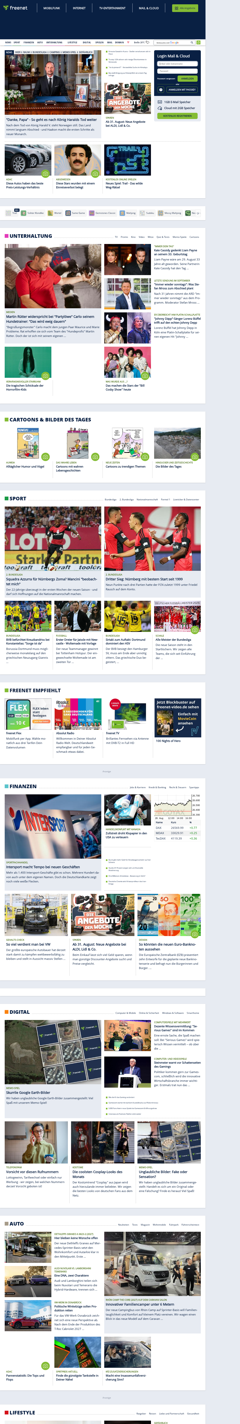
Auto (17, 1223)
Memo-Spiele (180, 237)
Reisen (152, 1413)
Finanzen (23, 786)
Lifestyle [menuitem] (72, 42)
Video (142, 237)
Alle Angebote (187, 8)
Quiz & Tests (163, 237)
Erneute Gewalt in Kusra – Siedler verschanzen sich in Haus (130, 52)
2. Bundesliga (127, 499)
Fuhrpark (173, 1224)
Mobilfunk (52, 8)
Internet (79, 8)
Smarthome (193, 1012)
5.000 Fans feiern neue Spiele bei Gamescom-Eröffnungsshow (133, 1108)
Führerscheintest (190, 1224)
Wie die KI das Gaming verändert (121, 1097)
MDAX (160, 833)
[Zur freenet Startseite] (15, 8)
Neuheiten (123, 1224)
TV (116, 237)
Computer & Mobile (126, 1012)
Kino (133, 237)
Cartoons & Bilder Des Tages (50, 419)
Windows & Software (173, 1012)
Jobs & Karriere (138, 787)
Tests (135, 1224)
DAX (158, 828)
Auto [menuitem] (40, 42)
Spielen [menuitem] (99, 42)
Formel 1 (165, 499)
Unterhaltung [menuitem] (54, 42)
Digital (20, 1012)
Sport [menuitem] (17, 42)
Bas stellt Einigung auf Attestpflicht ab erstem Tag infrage (128, 74)
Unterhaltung (31, 236)
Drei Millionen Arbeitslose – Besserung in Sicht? (127, 876)
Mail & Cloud (149, 8)
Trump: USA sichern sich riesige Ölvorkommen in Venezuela (128, 60)
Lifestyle (22, 1412)
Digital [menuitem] (87, 42)
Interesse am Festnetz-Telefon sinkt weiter (125, 1114)
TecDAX (161, 838)
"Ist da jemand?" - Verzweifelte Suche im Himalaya (128, 67)
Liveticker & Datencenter (186, 499)
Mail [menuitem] (109, 42)
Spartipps (194, 787)
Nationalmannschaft (147, 499)
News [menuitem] (8, 42)
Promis (124, 237)
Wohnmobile (159, 1224)
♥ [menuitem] (128, 42)
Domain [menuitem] (119, 42)
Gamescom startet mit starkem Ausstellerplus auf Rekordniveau (133, 1102)
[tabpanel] (53, 94)
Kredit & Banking (157, 787)
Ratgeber (141, 1413)
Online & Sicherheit (149, 1012)
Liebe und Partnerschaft (171, 1413)
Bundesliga (110, 499)
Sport (18, 498)
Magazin (145, 1224)
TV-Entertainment (112, 8)
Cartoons (194, 237)
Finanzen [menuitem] (29, 42)
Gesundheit (193, 1413)
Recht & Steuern (177, 787)
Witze (151, 237)
